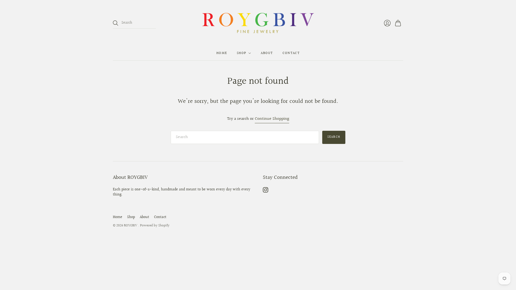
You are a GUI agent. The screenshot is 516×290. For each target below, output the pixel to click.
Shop (241, 53)
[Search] (115, 23)
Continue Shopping (272, 119)
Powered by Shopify (155, 225)
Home (221, 53)
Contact (291, 53)
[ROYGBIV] (258, 23)
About (267, 53)
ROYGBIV (131, 225)
